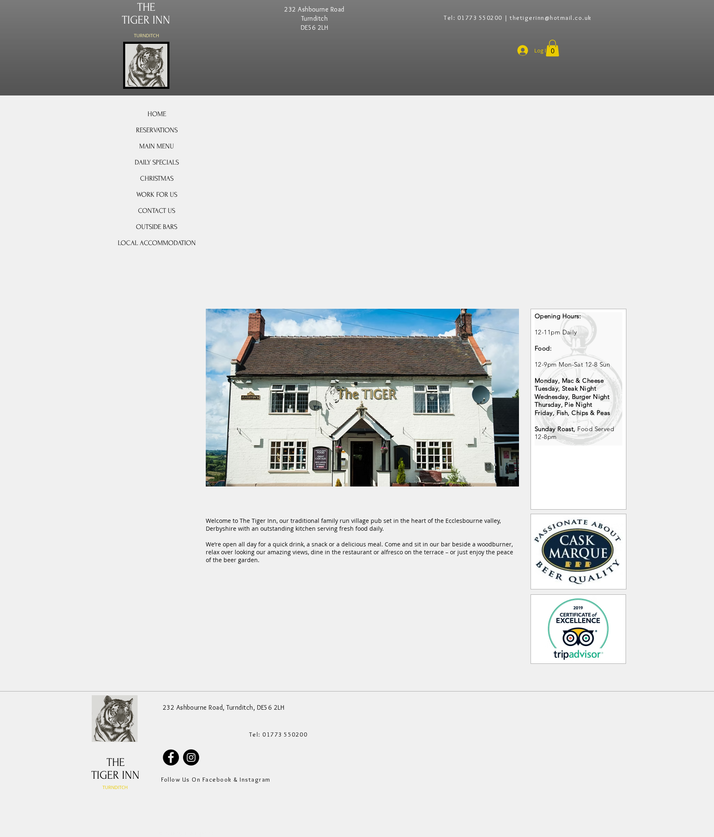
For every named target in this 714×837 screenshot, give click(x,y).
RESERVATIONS (157, 130)
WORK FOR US (156, 194)
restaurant (357, 552)
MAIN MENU (156, 146)
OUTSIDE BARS (156, 227)
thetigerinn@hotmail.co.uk (551, 17)
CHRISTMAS (157, 178)
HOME (157, 114)
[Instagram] (191, 757)
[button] (552, 48)
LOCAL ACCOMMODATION (157, 243)
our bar (440, 544)
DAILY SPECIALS (157, 162)
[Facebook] (171, 757)
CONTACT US (156, 211)
